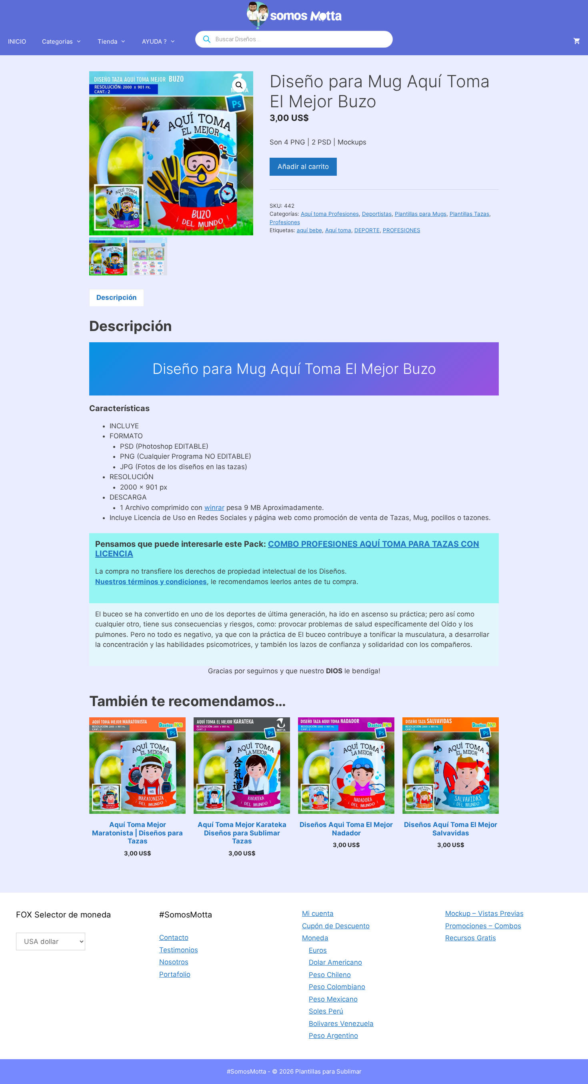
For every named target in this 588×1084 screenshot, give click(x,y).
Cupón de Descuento (336, 926)
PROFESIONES (401, 230)
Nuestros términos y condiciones (151, 582)
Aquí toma (338, 230)
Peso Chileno (330, 975)
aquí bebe (309, 230)
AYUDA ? (154, 41)
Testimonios (178, 950)
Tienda (107, 41)
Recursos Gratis (470, 938)
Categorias (57, 41)
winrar (214, 508)
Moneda (315, 938)
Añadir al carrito (303, 167)
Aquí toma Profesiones (330, 214)
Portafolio (174, 974)
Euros (318, 950)
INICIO (17, 41)
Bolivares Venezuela (341, 1024)
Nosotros (173, 962)
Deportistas (377, 214)
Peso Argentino (333, 1036)
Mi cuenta (318, 913)
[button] (239, 85)
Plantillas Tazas (469, 214)
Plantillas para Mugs (420, 214)
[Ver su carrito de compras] (576, 42)
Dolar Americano (335, 962)
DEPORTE (367, 230)
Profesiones (285, 222)
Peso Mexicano (333, 999)
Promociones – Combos (483, 926)
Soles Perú (326, 1011)
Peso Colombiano (337, 987)
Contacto (173, 937)
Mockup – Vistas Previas (484, 913)
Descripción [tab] (116, 297)
